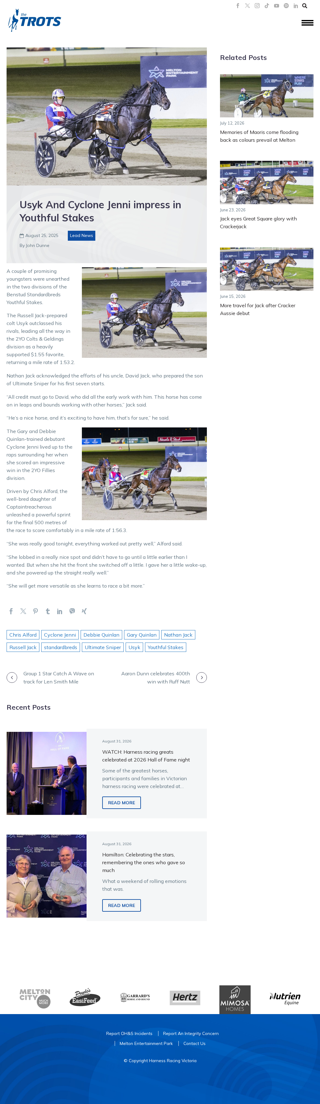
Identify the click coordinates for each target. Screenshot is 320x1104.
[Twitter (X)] (247, 5)
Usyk (134, 647)
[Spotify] (286, 5)
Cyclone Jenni (60, 635)
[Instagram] (257, 5)
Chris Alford (23, 635)
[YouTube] (276, 5)
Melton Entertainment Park (146, 1043)
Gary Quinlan (142, 635)
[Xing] (84, 611)
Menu (307, 23)
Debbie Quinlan (101, 635)
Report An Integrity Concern (191, 1033)
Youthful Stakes (165, 647)
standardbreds (60, 647)
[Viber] (72, 611)
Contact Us (194, 1043)
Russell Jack (23, 647)
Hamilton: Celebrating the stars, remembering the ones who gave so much (143, 862)
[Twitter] (23, 611)
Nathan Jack (178, 635)
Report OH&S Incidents (129, 1033)
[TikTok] (266, 5)
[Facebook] (237, 5)
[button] (304, 5)
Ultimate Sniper (103, 647)
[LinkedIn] (295, 5)
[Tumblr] (48, 611)
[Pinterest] (35, 611)
